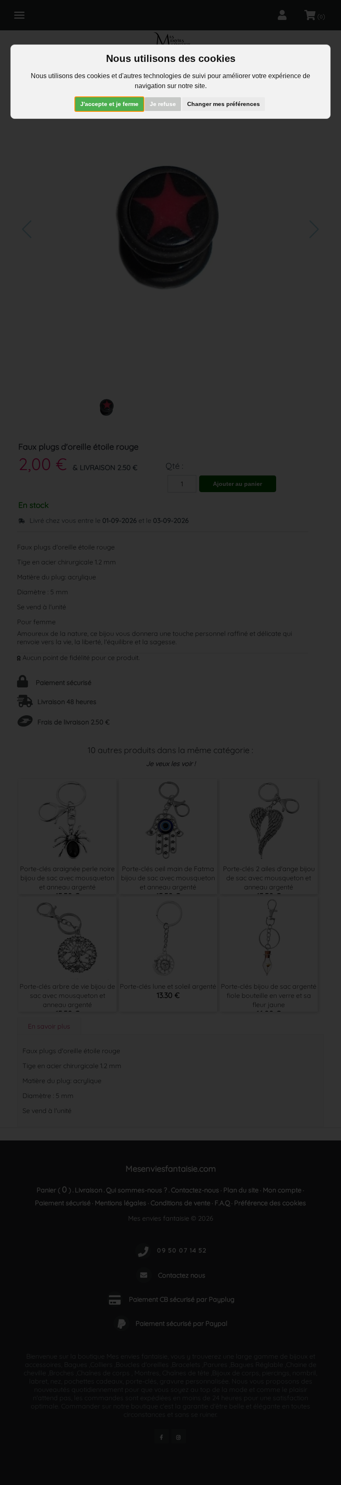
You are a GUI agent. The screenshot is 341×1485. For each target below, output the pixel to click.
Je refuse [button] (163, 104)
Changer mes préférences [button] (223, 104)
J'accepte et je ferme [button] (109, 104)
